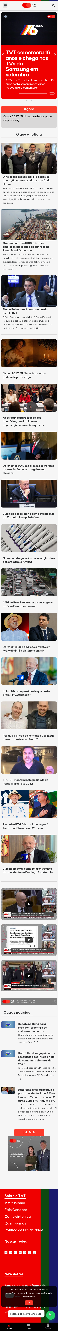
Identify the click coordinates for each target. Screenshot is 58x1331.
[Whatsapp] (10, 1252)
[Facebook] (24, 1252)
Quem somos (15, 1223)
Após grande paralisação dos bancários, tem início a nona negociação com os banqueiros (23, 421)
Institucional (15, 1203)
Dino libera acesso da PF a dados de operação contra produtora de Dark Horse (26, 180)
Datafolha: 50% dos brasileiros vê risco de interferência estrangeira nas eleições (28, 469)
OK (29, 1303)
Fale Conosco (16, 1210)
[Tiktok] (29, 1252)
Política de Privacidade (24, 1230)
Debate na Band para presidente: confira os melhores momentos (32, 1028)
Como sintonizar (18, 1216)
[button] (5, 5)
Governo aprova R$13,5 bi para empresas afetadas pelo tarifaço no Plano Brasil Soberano (26, 247)
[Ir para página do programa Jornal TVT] (29, 1004)
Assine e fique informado (25, 1286)
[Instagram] (15, 1252)
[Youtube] (6, 1252)
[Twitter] (20, 1252)
